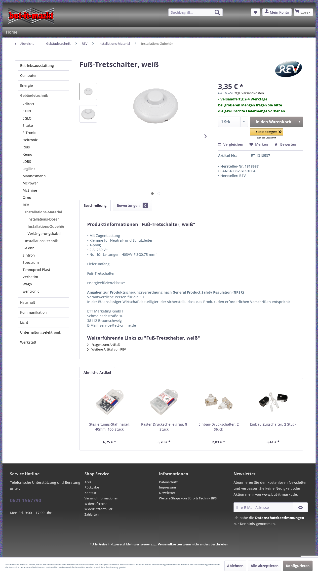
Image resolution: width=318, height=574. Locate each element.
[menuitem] (195, 12)
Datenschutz (168, 482)
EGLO (27, 118)
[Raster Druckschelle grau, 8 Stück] (164, 402)
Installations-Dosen (44, 219)
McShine (30, 190)
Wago (27, 284)
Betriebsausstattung (37, 65)
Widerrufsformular (98, 509)
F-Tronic (29, 132)
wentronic (31, 291)
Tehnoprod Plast (36, 269)
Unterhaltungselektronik (40, 332)
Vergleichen (232, 144)
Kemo (27, 154)
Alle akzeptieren (264, 565)
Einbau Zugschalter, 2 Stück (273, 424)
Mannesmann (34, 176)
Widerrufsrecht (95, 503)
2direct (28, 103)
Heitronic (30, 139)
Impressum (167, 487)
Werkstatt (28, 342)
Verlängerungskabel (44, 233)
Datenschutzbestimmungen (279, 517)
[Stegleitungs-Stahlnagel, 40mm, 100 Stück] (109, 402)
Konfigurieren (298, 565)
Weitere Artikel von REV (108, 349)
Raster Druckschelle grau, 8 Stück (164, 427)
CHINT (28, 111)
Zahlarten (91, 514)
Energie (26, 85)
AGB (87, 482)
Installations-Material (43, 212)
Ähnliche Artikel (97, 372)
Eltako (28, 125)
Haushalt (27, 302)
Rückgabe (91, 487)
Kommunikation (33, 312)
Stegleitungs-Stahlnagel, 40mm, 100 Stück (109, 427)
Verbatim (30, 276)
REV (26, 204)
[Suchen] (217, 12)
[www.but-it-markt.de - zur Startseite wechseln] (31, 15)
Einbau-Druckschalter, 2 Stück (219, 427)
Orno (27, 197)
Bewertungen (131, 205)
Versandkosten (170, 544)
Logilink (29, 168)
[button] (266, 133)
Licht (24, 322)
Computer (28, 75)
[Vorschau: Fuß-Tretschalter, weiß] (88, 91)
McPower (30, 183)
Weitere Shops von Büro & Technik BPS (188, 498)
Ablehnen (235, 565)
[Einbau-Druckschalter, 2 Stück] (218, 402)
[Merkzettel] (255, 12)
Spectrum (31, 262)
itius (26, 147)
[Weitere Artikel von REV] (288, 69)
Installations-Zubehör (46, 226)
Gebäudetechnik (34, 95)
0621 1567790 (25, 500)
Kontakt (90, 492)
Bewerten (287, 144)
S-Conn (29, 248)
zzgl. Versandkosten (249, 93)
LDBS (27, 161)
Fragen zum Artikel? (105, 344)
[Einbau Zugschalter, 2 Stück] (273, 402)
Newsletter (167, 492)
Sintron (29, 255)
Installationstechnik (41, 240)
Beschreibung (95, 205)
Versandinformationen (101, 498)
